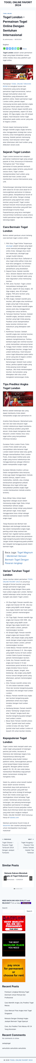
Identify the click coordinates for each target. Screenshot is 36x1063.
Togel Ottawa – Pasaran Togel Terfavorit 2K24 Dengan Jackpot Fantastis (8, 846)
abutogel (9, 246)
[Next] (30, 878)
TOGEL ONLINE (7, 13)
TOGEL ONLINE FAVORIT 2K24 (21, 1060)
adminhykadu (9, 39)
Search (4, 908)
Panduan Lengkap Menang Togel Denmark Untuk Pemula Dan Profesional (17, 995)
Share (25, 49)
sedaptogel (6, 1043)
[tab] (14, 888)
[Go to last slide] (5, 878)
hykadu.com (14, 817)
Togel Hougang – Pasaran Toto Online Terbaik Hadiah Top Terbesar (27, 846)
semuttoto (6, 1048)
